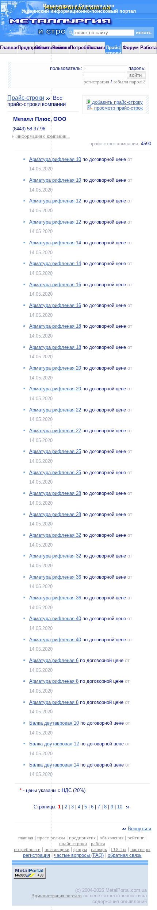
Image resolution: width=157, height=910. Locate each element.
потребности (27, 849)
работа (98, 843)
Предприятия (33, 47)
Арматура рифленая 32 (55, 535)
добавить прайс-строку (117, 102)
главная (25, 837)
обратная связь (125, 855)
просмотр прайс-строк (118, 108)
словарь (99, 849)
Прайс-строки (25, 98)
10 (119, 806)
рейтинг (135, 837)
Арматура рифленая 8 (53, 681)
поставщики (57, 849)
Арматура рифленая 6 (53, 660)
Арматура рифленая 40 (55, 618)
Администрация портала (56, 895)
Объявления (50, 47)
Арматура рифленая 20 (55, 368)
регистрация (96, 81)
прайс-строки (73, 843)
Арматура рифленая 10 (55, 159)
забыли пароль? (130, 81)
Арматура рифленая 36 (55, 577)
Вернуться (139, 828)
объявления (111, 837)
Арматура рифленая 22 (55, 410)
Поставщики (101, 47)
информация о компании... (43, 136)
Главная (9, 47)
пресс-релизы (51, 837)
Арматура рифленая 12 (55, 201)
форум (80, 849)
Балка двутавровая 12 (54, 743)
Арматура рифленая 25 (55, 451)
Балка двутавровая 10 (54, 723)
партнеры (140, 849)
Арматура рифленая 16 (55, 284)
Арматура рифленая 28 (55, 493)
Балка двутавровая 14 (54, 765)
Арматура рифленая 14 (55, 242)
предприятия (82, 837)
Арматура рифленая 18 (55, 326)
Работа (148, 47)
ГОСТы (118, 849)
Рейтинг (61, 47)
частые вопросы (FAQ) (79, 855)
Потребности (85, 47)
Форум (131, 47)
